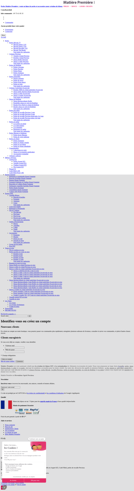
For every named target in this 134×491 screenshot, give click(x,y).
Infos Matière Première (12, 434)
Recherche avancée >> (8, 314)
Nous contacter (10, 425)
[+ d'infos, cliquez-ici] (27, 415)
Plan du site (9, 427)
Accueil (3, 37)
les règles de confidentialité (36, 393)
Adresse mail (9, 345)
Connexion (8, 31)
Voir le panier (19, 483)
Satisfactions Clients (11, 429)
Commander (9, 22)
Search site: (4, 316)
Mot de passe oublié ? (8, 361)
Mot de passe (10, 350)
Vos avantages (9, 430)
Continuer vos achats (8, 483)
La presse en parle (11, 432)
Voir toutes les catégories (21, 52)
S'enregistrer (9, 29)
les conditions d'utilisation (55, 393)
